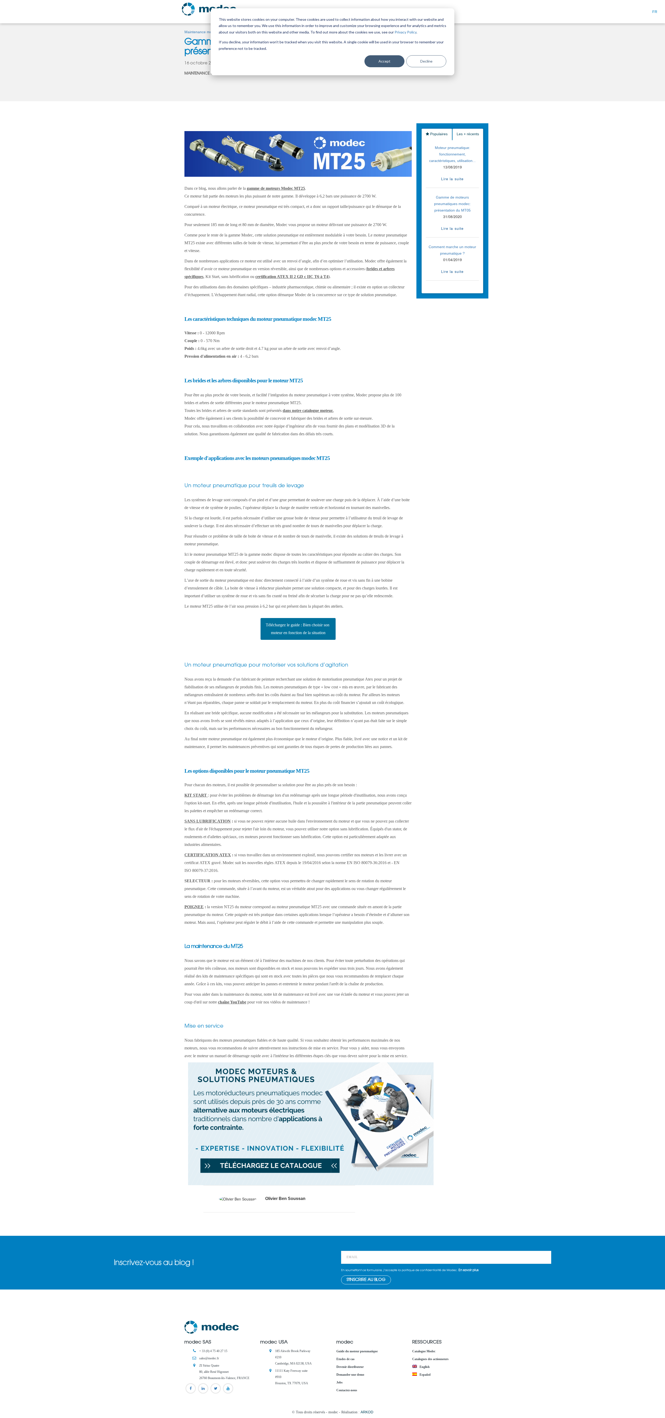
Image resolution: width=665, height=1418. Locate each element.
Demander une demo (350, 1374)
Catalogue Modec (423, 1351)
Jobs (339, 1382)
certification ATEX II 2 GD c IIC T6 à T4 (291, 276)
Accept (384, 61)
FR (654, 12)
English (424, 1367)
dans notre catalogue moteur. (308, 410)
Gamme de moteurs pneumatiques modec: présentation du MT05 (452, 203)
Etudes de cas (345, 1359)
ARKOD (367, 1412)
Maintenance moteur (201, 32)
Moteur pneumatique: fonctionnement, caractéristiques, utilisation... (452, 154)
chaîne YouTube (232, 1002)
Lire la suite (452, 179)
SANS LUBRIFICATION (207, 821)
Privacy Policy (405, 32)
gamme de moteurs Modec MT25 (276, 188)
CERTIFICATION (207, 855)
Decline (426, 61)
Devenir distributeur (350, 1367)
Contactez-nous (346, 1390)
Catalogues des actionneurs (430, 1359)
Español (424, 1374)
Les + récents (468, 134)
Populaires (438, 134)
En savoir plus (468, 1270)
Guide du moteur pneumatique (357, 1351)
